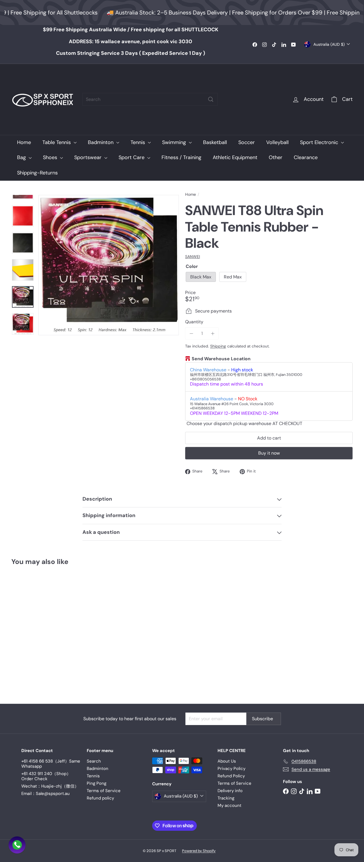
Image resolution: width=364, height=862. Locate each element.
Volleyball (277, 142)
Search (94, 761)
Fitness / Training (181, 157)
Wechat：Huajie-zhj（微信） (50, 786)
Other (275, 157)
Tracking (226, 798)
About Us (227, 761)
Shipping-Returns (37, 172)
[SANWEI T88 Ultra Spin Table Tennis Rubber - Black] (37, 630)
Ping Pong (96, 783)
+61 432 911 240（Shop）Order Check (46, 776)
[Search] (211, 99)
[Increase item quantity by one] (212, 333)
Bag (22, 157)
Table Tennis (57, 142)
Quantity (194, 321)
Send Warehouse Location (221, 359)
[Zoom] (109, 265)
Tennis (138, 142)
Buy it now (269, 453)
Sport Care (132, 157)
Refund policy (100, 798)
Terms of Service (104, 791)
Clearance (306, 157)
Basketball (215, 142)
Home (24, 142)
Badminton (101, 142)
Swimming (174, 142)
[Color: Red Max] (27, 639)
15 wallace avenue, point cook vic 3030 (130, 41)
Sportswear (88, 157)
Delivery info (230, 791)
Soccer (246, 142)
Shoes (51, 157)
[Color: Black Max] (15, 639)
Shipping (218, 346)
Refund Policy (231, 776)
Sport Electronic (320, 142)
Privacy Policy (231, 768)
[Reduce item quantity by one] (191, 333)
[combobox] (150, 99)
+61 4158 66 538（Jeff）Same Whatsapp (50, 763)
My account (229, 805)
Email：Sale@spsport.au (45, 793)
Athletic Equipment (235, 157)
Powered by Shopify (199, 850)
